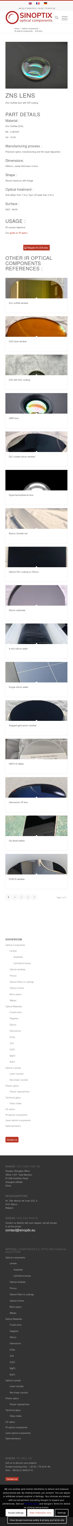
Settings (62, 1512)
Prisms (13, 975)
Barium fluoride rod (18, 533)
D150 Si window (16, 879)
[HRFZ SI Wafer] (36, 749)
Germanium (15, 1030)
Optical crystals (13, 1067)
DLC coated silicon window (22, 456)
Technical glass (13, 1097)
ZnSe (12, 1037)
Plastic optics (12, 1085)
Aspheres (18, 956)
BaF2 (12, 1061)
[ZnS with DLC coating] (36, 365)
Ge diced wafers (17, 840)
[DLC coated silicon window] (36, 442)
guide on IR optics (19, 232)
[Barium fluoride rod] (36, 518)
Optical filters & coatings (22, 981)
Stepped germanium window (22, 725)
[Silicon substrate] (36, 595)
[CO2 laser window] (36, 326)
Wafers (13, 1000)
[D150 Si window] (36, 864)
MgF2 (12, 1055)
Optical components (15, 944)
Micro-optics (16, 994)
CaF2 (12, 1049)
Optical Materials (13, 1006)
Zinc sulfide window (18, 303)
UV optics (10, 1109)
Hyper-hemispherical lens (21, 495)
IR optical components (16, 1114)
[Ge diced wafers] (36, 826)
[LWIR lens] (36, 403)
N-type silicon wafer (18, 687)
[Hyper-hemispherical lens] (36, 480)
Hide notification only (40, 1512)
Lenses (13, 950)
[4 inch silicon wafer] (36, 634)
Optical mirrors (17, 988)
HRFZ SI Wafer (16, 763)
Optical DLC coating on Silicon (24, 571)
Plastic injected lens (20, 1091)
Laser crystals (17, 1073)
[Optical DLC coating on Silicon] (36, 557)
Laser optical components (18, 1120)
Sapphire (14, 1018)
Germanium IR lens (18, 802)
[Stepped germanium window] (36, 710)
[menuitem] (55, 18)
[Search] (55, 18)
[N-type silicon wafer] (36, 672)
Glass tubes (16, 1103)
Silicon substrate (17, 610)
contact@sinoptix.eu (20, 1230)
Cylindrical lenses (22, 963)
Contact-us (12, 1139)
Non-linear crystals (19, 1079)
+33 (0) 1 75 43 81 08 (46, 8)
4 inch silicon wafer (18, 648)
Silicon (13, 1024)
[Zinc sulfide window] (36, 288)
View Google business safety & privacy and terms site (37, 1519)
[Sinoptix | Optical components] (30, 17)
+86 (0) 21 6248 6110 (27, 8)
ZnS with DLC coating (19, 379)
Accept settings (16, 1512)
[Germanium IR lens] (36, 787)
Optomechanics (13, 1125)
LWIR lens (14, 418)
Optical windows (18, 969)
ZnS (12, 1043)
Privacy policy (32, 1503)
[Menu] (63, 18)
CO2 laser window (17, 341)
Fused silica (16, 1012)
